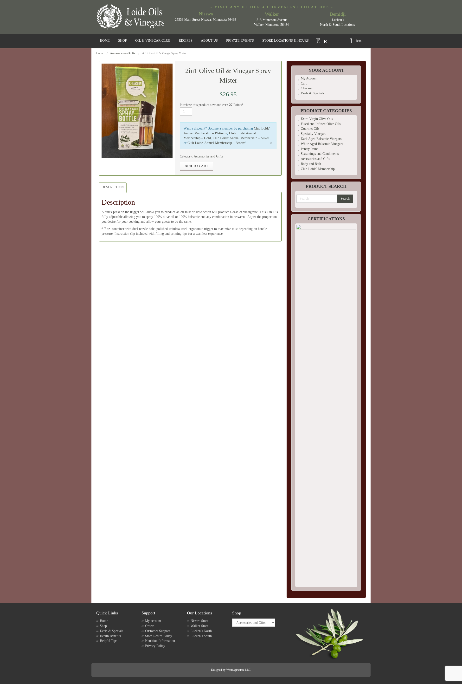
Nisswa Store (199, 621)
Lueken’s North (201, 631)
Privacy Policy (155, 646)
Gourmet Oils (310, 128)
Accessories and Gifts (122, 53)
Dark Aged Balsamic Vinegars (321, 139)
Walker (272, 14)
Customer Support (157, 631)
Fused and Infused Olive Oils (320, 124)
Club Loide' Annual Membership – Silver (241, 138)
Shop (103, 626)
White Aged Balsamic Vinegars (322, 144)
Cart (304, 83)
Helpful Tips (108, 641)
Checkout (307, 88)
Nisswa (206, 13)
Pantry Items (309, 149)
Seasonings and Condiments (320, 154)
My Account (309, 78)
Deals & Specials (312, 93)
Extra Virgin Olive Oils (317, 119)
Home (99, 53)
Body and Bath (311, 164)
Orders (149, 626)
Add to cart (196, 166)
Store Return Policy (158, 636)
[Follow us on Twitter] (318, 40)
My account (153, 621)
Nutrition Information (160, 641)
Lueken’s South (201, 636)
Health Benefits (110, 636)
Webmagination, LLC (238, 669)
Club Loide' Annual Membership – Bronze (216, 143)
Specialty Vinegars (313, 134)
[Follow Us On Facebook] (325, 40)
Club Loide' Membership (318, 169)
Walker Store (199, 626)
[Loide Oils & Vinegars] (132, 17)
